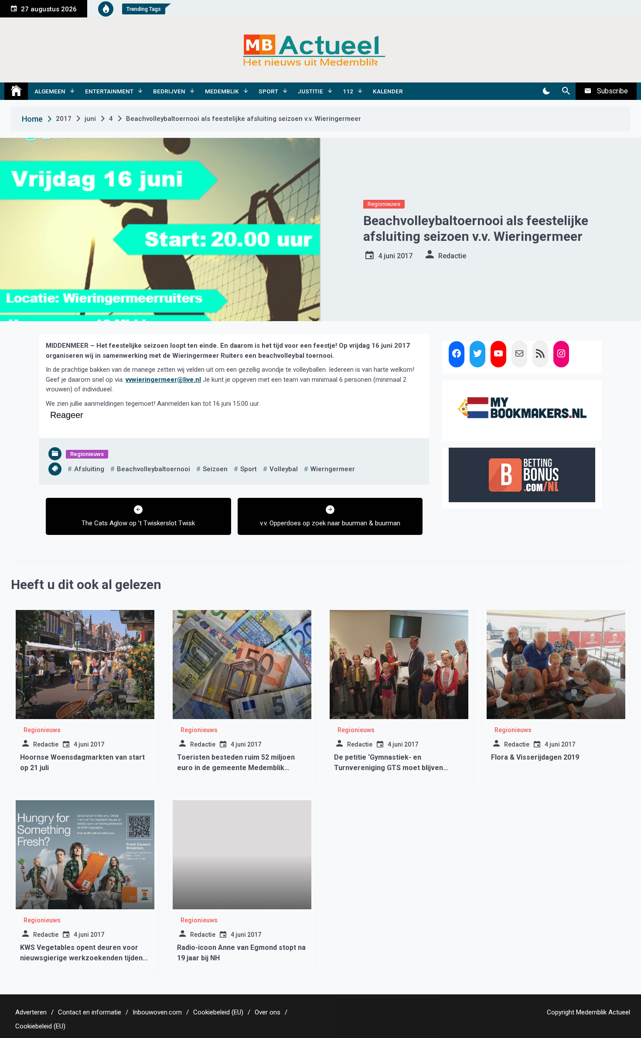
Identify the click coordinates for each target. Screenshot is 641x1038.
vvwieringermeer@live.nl (163, 380)
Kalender (388, 91)
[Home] (16, 91)
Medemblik (222, 91)
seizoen (215, 469)
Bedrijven (169, 91)
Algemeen (49, 91)
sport (248, 469)
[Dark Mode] (546, 91)
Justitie (310, 91)
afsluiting (89, 469)
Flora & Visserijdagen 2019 (535, 757)
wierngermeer (332, 469)
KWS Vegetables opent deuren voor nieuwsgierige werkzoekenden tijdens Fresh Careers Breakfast (83, 958)
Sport (268, 91)
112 (348, 91)
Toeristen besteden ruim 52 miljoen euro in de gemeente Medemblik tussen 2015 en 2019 (236, 767)
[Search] (566, 91)
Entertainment (109, 91)
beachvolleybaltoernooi (153, 469)
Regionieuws (384, 204)
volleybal (283, 469)
